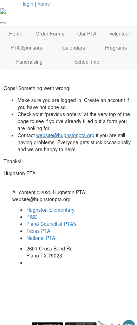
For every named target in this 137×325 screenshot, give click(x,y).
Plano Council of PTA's (51, 223)
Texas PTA (38, 230)
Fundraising (29, 61)
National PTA (40, 237)
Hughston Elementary (50, 209)
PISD (32, 216)
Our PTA (86, 33)
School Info (86, 61)
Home (15, 33)
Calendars (73, 47)
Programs (116, 47)
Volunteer (119, 33)
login (28, 3)
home (44, 3)
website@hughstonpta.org (65, 135)
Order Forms (49, 33)
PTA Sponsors (26, 47)
